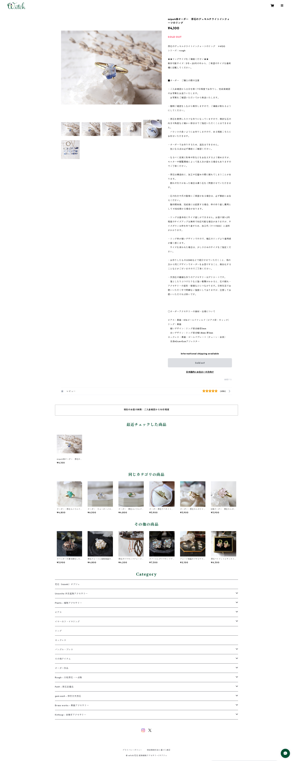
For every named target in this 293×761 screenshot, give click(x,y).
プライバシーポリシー (132, 750)
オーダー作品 (62, 668)
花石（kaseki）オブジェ (67, 584)
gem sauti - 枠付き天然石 (68, 696)
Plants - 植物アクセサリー (68, 603)
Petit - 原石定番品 (64, 686)
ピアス (58, 612)
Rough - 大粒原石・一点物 (68, 677)
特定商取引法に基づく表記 (158, 750)
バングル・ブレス (64, 649)
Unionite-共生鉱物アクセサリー (71, 593)
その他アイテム (63, 658)
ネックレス (60, 640)
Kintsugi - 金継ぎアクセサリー (70, 714)
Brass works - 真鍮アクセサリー (72, 705)
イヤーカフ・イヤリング (67, 621)
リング (58, 630)
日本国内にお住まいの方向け (200, 372)
